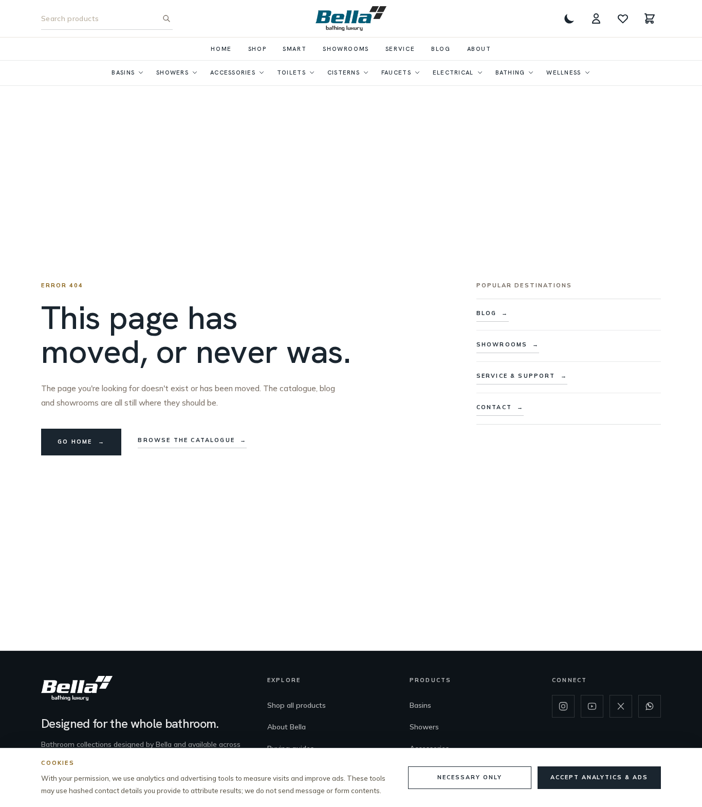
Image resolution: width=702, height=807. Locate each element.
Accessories (232, 72)
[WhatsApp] (649, 706)
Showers (172, 72)
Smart (294, 48)
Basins (123, 72)
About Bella (286, 726)
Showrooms (346, 48)
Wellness (563, 72)
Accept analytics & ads (599, 777)
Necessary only (469, 777)
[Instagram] (563, 706)
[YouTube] (592, 706)
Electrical (453, 72)
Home (221, 48)
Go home (81, 441)
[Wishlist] (623, 18)
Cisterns (343, 72)
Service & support (521, 375)
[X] (620, 706)
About (479, 48)
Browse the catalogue (192, 440)
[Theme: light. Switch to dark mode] (569, 18)
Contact (500, 407)
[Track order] (596, 18)
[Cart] (649, 18)
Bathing (510, 72)
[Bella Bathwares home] (351, 18)
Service (400, 48)
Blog (440, 48)
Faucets (396, 72)
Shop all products (296, 705)
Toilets (291, 72)
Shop (257, 48)
